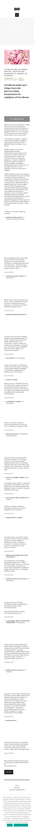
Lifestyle (8, 80)
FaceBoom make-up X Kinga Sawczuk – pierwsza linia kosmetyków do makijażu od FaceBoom (15, 72)
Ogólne (15, 80)
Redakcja (21, 80)
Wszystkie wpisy (18, 33)
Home (7, 33)
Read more (9, 772)
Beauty (21, 78)
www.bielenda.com (10, 766)
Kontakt (17, 788)
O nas (17, 785)
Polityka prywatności (17, 790)
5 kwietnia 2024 (8, 78)
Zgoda (10, 825)
